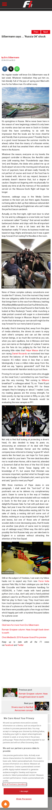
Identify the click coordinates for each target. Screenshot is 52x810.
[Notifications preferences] (5, 804)
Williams (45, 380)
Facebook (9, 645)
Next (45, 32)
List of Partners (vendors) (15, 784)
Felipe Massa (32, 350)
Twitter (21, 645)
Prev (36, 32)
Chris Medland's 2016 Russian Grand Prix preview (24, 637)
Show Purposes (24, 799)
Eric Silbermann (11, 57)
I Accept (24, 791)
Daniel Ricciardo (19, 353)
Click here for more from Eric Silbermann (20, 625)
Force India (44, 581)
